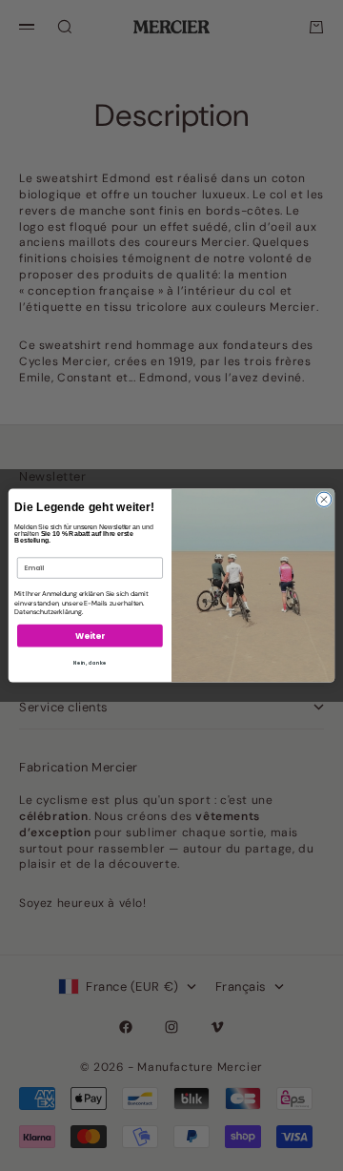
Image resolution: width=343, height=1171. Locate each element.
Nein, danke (90, 662)
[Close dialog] (323, 499)
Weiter (89, 636)
